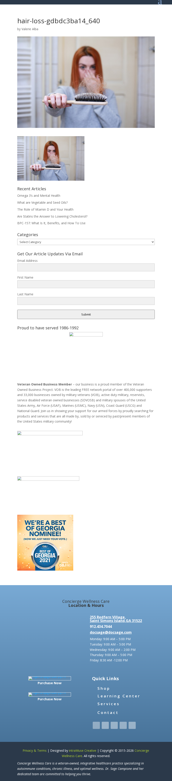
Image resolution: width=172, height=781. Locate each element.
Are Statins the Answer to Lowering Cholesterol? (52, 216)
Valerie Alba (30, 29)
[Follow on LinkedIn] (123, 725)
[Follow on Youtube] (132, 725)
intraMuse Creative (82, 750)
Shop (103, 688)
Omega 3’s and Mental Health (38, 195)
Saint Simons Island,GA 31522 (116, 620)
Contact (108, 712)
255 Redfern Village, (108, 617)
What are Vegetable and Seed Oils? (42, 202)
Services (108, 703)
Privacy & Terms (35, 750)
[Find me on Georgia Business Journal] (45, 569)
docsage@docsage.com (111, 632)
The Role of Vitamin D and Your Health (45, 209)
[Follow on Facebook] (96, 725)
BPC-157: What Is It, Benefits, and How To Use (51, 223)
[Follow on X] (105, 725)
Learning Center (118, 695)
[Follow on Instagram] (114, 725)
